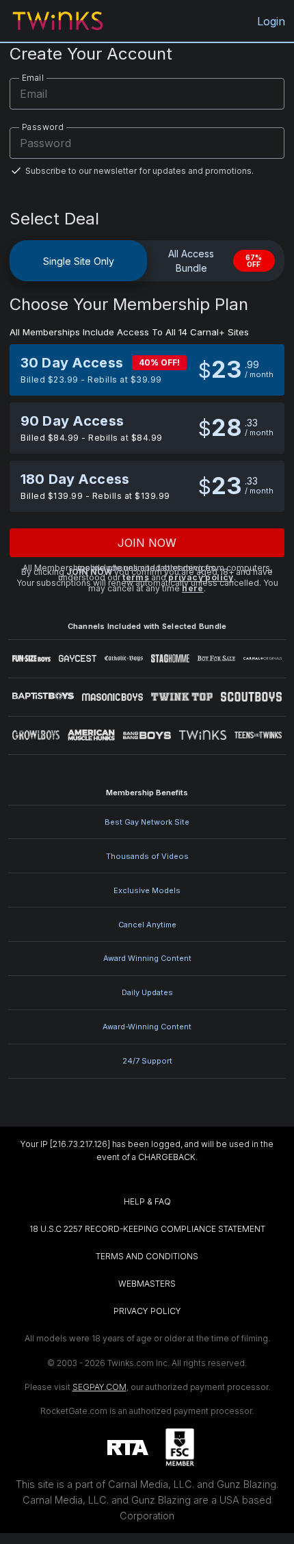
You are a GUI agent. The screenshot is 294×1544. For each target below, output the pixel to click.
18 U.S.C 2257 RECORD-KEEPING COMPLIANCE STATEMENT (147, 1229)
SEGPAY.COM (99, 1387)
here (193, 588)
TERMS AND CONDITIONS (147, 1256)
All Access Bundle (215, 261)
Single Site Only (78, 261)
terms (135, 577)
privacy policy (201, 577)
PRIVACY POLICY (147, 1311)
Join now (147, 543)
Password (43, 127)
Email (33, 78)
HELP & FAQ (147, 1201)
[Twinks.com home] (57, 20)
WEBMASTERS (147, 1283)
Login (271, 21)
